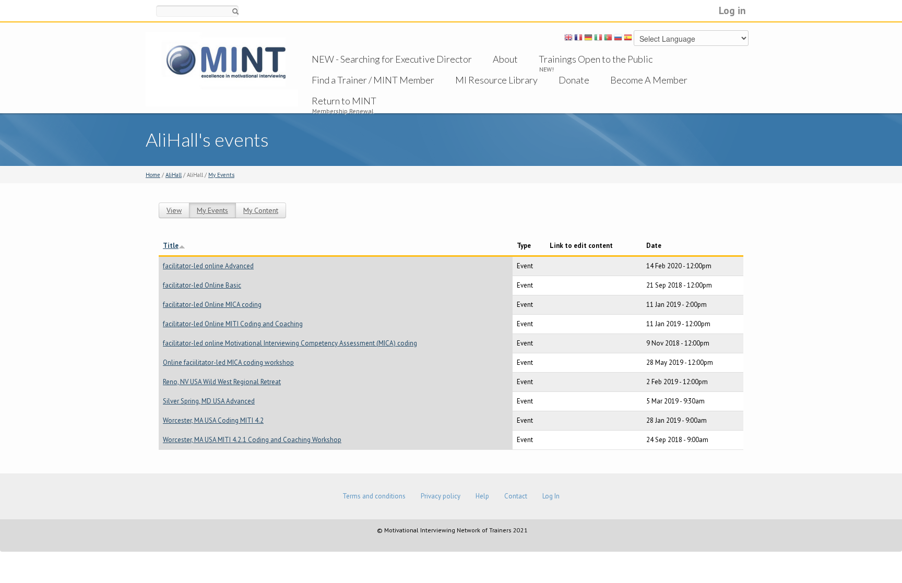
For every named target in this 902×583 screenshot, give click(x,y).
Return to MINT (344, 101)
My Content (260, 210)
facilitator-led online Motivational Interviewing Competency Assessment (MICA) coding (290, 343)
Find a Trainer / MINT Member (373, 80)
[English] (568, 39)
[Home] (222, 68)
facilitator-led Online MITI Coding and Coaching (233, 323)
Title (171, 245)
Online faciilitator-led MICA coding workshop (228, 362)
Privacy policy (440, 496)
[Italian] (598, 39)
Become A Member (648, 80)
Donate (574, 80)
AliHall (173, 175)
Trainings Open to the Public (595, 59)
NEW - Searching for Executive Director (392, 59)
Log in (732, 10)
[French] (578, 39)
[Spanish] (628, 39)
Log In (551, 496)
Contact (515, 496)
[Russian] (618, 39)
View (174, 210)
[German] (588, 39)
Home (153, 175)
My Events (221, 175)
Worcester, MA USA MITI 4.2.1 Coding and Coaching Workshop (252, 439)
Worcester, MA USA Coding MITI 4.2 (213, 420)
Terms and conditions (374, 496)
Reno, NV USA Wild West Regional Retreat (222, 381)
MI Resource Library (496, 80)
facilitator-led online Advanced (208, 265)
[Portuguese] (608, 39)
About (505, 59)
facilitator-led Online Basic (202, 285)
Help (482, 496)
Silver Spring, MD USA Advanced (209, 401)
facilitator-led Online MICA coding (212, 304)
